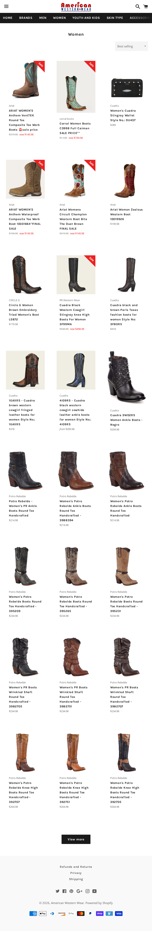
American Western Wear (67, 903)
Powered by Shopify (99, 903)
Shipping (76, 879)
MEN (42, 18)
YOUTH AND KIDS (86, 18)
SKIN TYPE (115, 18)
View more (76, 839)
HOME (7, 18)
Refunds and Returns (76, 867)
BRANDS (25, 18)
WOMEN (59, 18)
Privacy (76, 873)
